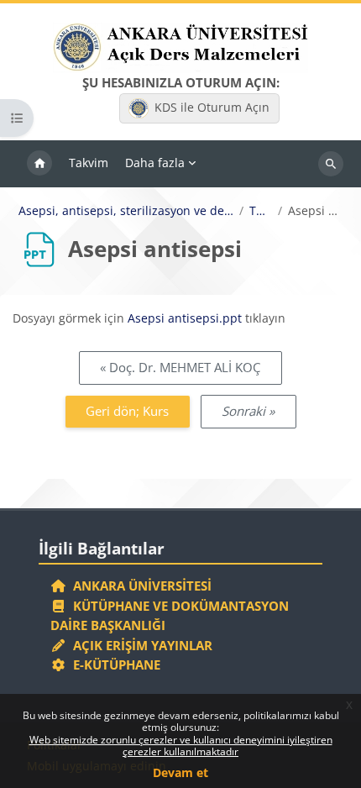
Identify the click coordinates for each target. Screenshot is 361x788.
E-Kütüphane (113, 664)
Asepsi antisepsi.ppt (185, 318)
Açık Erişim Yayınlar (141, 645)
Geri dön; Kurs (127, 410)
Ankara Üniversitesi (139, 585)
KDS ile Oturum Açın (211, 107)
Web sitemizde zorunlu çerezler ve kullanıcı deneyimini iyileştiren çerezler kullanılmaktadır (180, 746)
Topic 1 (260, 210)
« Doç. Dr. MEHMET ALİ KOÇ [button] (180, 367)
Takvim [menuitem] (88, 163)
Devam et (180, 772)
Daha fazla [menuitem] (155, 163)
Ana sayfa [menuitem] (39, 163)
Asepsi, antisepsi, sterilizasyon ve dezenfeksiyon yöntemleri (126, 210)
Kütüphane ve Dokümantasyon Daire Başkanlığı (169, 615)
